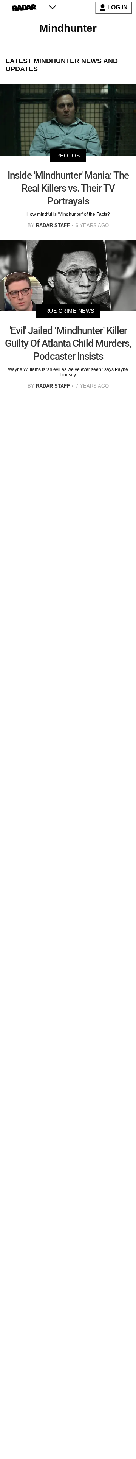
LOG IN (117, 7)
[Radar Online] (24, 7)
